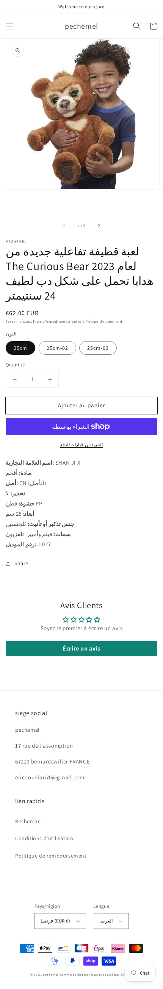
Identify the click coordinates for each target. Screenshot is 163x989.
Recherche (28, 821)
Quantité (15, 365)
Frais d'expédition (49, 321)
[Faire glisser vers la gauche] (64, 225)
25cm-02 (57, 348)
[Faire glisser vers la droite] (98, 225)
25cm (20, 348)
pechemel (50, 974)
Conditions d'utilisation (44, 838)
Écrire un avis (81, 648)
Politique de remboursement (51, 855)
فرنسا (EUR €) (55, 921)
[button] (9, 26)
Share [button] (21, 563)
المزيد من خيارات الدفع (81, 444)
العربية (106, 921)
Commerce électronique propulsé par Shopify (96, 974)
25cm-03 (98, 348)
